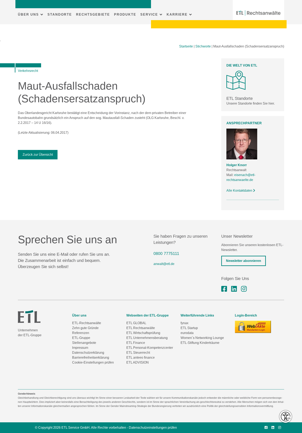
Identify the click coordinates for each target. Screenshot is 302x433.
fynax (184, 323)
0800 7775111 (166, 253)
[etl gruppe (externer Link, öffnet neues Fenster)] (234, 289)
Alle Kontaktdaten (239, 190)
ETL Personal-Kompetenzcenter (149, 347)
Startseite (186, 46)
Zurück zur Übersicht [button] (38, 154)
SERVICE (149, 14)
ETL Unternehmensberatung (147, 338)
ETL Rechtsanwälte (140, 328)
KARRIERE (177, 14)
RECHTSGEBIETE (93, 14)
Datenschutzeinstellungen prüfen (153, 427)
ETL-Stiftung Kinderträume (200, 342)
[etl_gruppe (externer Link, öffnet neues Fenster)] (244, 289)
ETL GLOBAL (136, 323)
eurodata (187, 333)
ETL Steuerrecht (138, 352)
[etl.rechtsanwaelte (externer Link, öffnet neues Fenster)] (224, 289)
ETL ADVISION (137, 362)
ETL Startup (189, 328)
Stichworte (203, 46)
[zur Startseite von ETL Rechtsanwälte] (258, 13)
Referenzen (80, 333)
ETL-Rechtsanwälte (86, 323)
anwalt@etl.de (163, 264)
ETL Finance (135, 342)
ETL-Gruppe (81, 338)
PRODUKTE (125, 14)
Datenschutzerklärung (88, 352)
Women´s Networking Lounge (202, 338)
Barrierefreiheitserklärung (90, 357)
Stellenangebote (84, 342)
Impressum (80, 347)
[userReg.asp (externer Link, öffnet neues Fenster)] (253, 327)
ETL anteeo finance (140, 357)
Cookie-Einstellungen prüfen (93, 362)
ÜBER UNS (28, 14)
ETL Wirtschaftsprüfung (143, 333)
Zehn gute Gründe (85, 328)
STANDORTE (59, 14)
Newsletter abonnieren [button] (243, 261)
